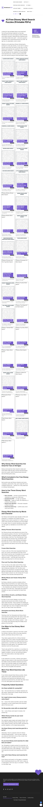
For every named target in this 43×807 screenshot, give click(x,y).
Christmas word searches (8, 678)
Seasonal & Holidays (28, 8)
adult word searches (16, 750)
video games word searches (13, 681)
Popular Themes (17, 8)
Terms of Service (23, 797)
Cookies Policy (31, 797)
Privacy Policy (15, 797)
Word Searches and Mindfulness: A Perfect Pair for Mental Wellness (36, 36)
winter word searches (7, 559)
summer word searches (9, 621)
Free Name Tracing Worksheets (20, 799)
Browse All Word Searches (19, 11)
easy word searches (13, 590)
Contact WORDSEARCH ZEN (11, 784)
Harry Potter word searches (14, 607)
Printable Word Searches (19, 5)
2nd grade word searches (14, 666)
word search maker (23, 55)
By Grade (28, 5)
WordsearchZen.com (7, 798)
